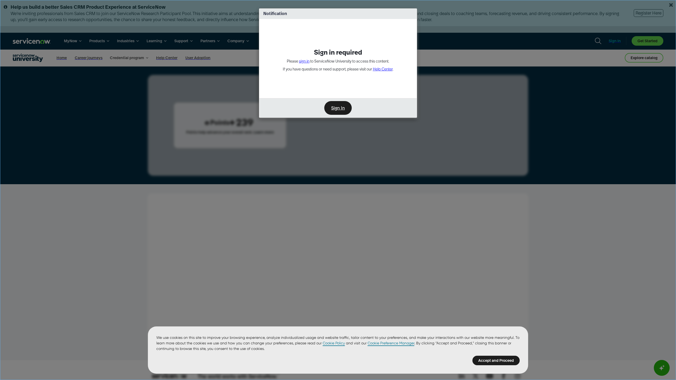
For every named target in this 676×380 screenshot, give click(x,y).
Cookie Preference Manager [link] (391, 343)
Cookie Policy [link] (334, 343)
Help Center (383, 69)
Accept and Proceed (496, 360)
